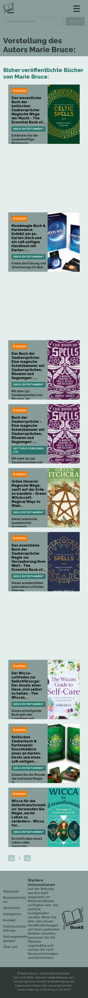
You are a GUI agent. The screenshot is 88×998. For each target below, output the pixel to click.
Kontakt (9, 920)
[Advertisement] (44, 178)
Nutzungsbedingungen (15, 939)
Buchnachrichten (14, 900)
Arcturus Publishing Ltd (28, 450)
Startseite (11, 891)
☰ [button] (77, 9)
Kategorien (12, 914)
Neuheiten (11, 908)
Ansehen (19, 90)
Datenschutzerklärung (15, 928)
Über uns (10, 947)
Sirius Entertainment (28, 128)
